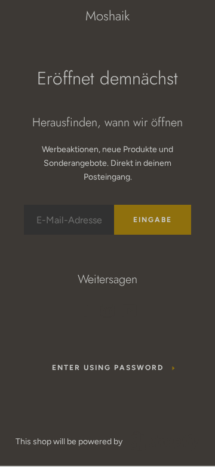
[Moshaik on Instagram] (107, 309)
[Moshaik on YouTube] (129, 309)
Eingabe (152, 220)
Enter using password (108, 367)
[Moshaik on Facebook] (85, 309)
